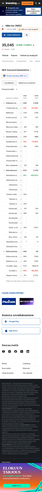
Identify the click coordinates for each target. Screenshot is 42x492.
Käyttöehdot (6, 462)
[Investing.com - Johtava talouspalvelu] (13, 3)
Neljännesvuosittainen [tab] (27, 83)
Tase (31, 61)
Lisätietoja (26, 364)
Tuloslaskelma (21, 61)
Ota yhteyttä (27, 373)
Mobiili (4, 364)
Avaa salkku (6, 368)
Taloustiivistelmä (8, 61)
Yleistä (5, 55)
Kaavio (14, 55)
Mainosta (26, 368)
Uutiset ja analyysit (29, 55)
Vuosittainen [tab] (9, 83)
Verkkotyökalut (8, 373)
